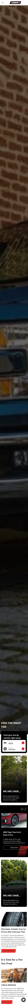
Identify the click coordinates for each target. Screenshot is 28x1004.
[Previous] (22, 809)
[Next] (25, 809)
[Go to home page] (15, 2)
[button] (14, 743)
